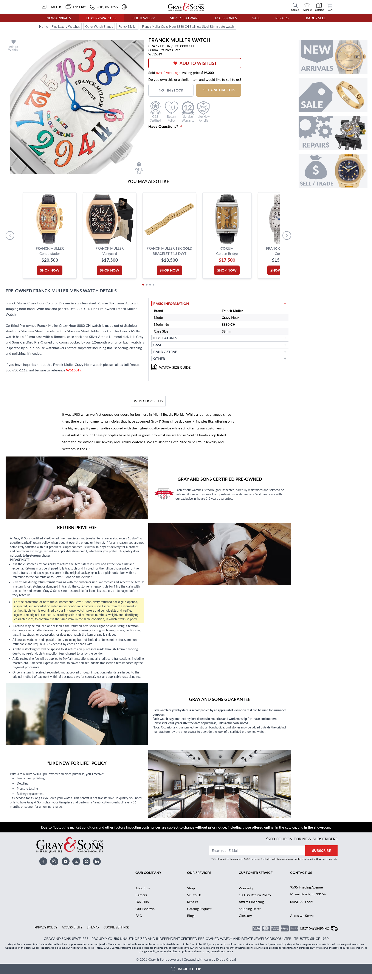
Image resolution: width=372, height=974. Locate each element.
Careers (141, 894)
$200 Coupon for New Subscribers (302, 838)
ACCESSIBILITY (72, 927)
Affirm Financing (251, 901)
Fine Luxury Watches (66, 26)
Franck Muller (127, 26)
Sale (256, 17)
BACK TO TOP (189, 968)
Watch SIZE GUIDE (175, 367)
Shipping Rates (250, 908)
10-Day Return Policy (255, 894)
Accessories (225, 17)
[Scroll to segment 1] (143, 284)
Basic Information (171, 303)
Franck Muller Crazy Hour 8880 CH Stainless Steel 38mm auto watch (188, 26)
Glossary (245, 915)
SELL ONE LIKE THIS (219, 89)
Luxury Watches (101, 17)
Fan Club (142, 901)
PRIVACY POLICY (45, 927)
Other (159, 358)
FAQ (138, 915)
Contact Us (301, 872)
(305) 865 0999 (301, 901)
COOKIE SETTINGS (117, 927)
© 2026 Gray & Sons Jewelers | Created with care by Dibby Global (186, 959)
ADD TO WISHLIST (198, 63)
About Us (142, 887)
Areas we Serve (301, 915)
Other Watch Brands (99, 26)
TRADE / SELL (315, 17)
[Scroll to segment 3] (150, 284)
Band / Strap (165, 351)
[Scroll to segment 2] (146, 284)
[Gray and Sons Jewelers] (185, 7)
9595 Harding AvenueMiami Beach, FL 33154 (308, 890)
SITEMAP (93, 927)
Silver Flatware (184, 17)
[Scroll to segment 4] (153, 284)
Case (157, 344)
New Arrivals (58, 17)
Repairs (282, 17)
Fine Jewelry (143, 17)
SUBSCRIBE (321, 850)
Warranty (246, 887)
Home (43, 26)
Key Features (165, 337)
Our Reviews (145, 908)
